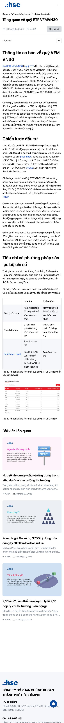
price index (25, 156)
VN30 (5, 196)
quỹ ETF (29, 66)
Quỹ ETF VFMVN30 (12, 66)
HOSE (30, 167)
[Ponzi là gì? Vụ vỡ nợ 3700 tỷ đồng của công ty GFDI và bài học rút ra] (32, 529)
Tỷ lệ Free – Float (12, 354)
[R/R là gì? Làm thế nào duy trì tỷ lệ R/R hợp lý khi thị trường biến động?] (32, 592)
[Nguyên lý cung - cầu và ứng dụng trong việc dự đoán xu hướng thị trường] (32, 466)
